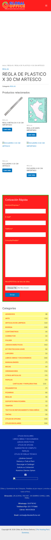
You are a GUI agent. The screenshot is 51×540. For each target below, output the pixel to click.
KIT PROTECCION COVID (15, 349)
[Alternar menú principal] (46, 5)
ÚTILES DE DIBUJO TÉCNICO (25, 454)
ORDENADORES (11, 371)
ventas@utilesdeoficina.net (29, 515)
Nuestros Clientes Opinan (25, 470)
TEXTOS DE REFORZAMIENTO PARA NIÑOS (22, 410)
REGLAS (10, 65)
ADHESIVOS (10, 314)
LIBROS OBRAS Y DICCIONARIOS (18, 358)
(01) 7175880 (33, 506)
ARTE (7, 318)
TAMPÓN (9, 406)
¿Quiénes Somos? (25, 458)
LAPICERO (9, 353)
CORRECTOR (10, 336)
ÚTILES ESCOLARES (13, 423)
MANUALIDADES (12, 362)
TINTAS (8, 414)
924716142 (32, 503)
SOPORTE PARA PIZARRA (15, 401)
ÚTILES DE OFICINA (13, 419)
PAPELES (8, 380)
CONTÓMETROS (11, 332)
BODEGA (8, 327)
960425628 (30, 510)
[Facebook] (25, 475)
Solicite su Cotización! (25, 467)
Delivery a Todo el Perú (25, 461)
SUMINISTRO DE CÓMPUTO (25, 448)
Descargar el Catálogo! (25, 464)
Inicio (4, 65)
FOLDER (8, 340)
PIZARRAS (9, 392)
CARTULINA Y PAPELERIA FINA (25, 384)
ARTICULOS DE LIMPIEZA (15, 323)
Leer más (7, 129)
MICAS (8, 367)
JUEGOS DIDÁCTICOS (14, 345)
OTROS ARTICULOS (13, 375)
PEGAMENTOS (11, 388)
